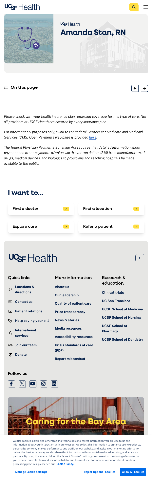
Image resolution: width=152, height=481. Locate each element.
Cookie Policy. (65, 464)
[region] (76, 458)
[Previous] (135, 88)
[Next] (144, 88)
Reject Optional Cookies (99, 472)
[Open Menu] (145, 7)
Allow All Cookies (133, 472)
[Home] (23, 7)
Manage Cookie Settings (31, 472)
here (92, 137)
